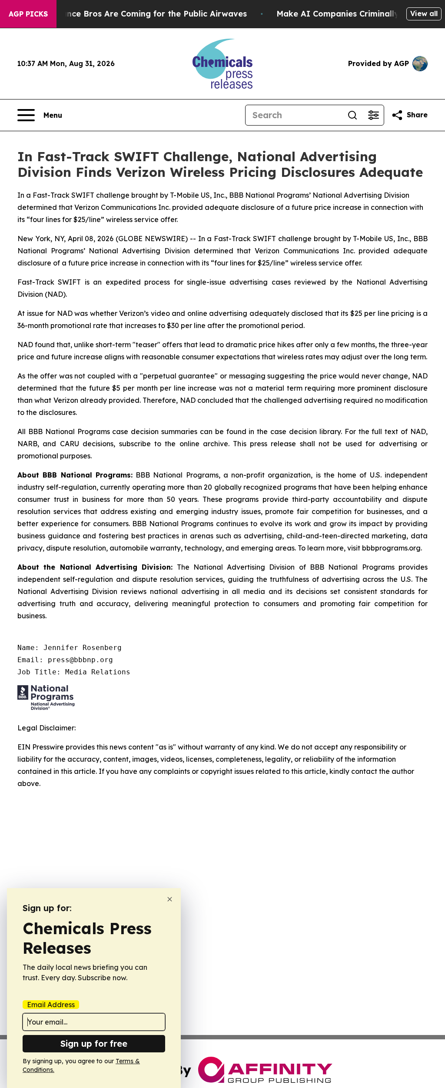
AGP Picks (28, 14)
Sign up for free (93, 1043)
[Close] (170, 899)
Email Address (51, 1004)
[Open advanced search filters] (373, 115)
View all (424, 13)
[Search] (352, 115)
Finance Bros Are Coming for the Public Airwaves (148, 14)
